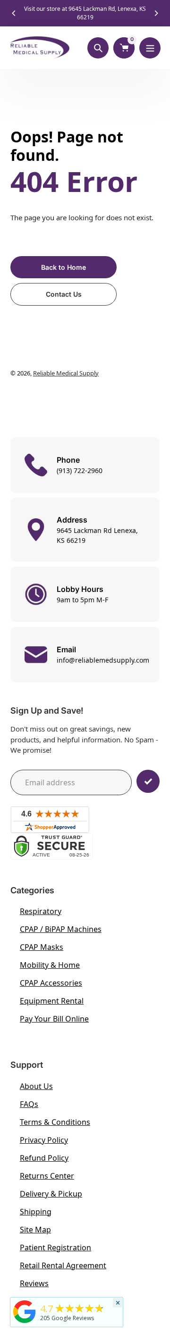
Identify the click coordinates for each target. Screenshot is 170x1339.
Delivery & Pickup (51, 1194)
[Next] (156, 13)
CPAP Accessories (51, 983)
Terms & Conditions (55, 1122)
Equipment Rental (52, 1001)
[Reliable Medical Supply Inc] (24, 1323)
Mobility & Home (50, 965)
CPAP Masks (41, 947)
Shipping (35, 1211)
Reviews (34, 1283)
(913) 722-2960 (79, 470)
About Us (36, 1086)
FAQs (29, 1104)
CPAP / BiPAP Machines (61, 929)
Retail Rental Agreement (63, 1265)
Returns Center (47, 1176)
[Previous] (14, 13)
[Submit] (148, 781)
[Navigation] (150, 47)
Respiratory (40, 911)
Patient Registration (55, 1247)
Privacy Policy (44, 1140)
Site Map (35, 1229)
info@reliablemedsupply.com (103, 660)
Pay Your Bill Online (54, 1019)
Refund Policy (44, 1158)
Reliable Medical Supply (66, 373)
